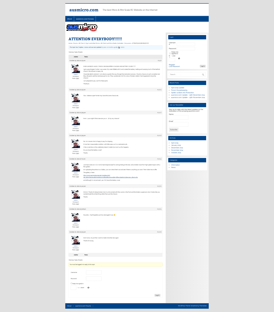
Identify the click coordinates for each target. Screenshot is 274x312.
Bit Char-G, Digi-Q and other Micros (89, 43)
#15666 (159, 232)
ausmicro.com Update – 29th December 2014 (188, 95)
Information (175, 165)
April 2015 (174, 143)
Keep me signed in (77, 283)
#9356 (160, 60)
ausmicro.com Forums (85, 19)
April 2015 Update (177, 88)
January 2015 (176, 145)
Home (70, 43)
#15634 (159, 159)
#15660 (159, 186)
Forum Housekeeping (179, 90)
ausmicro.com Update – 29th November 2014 (188, 97)
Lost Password (174, 66)
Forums (75, 43)
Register (172, 65)
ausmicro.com (83, 9)
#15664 (159, 209)
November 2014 (177, 150)
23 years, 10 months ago (109, 47)
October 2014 (176, 153)
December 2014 (177, 148)
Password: (74, 278)
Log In (157, 295)
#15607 (159, 112)
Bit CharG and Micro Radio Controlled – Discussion (116, 43)
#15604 (159, 89)
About (69, 19)
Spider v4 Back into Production (182, 93)
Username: (74, 272)
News (173, 167)
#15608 (159, 135)
